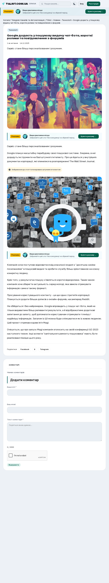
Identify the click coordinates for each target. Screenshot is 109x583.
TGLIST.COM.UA (21, 4)
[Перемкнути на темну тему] (74, 4)
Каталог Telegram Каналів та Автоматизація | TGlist (27, 20)
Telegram (44, 349)
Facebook (24, 349)
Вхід (82, 4)
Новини (56, 20)
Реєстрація (93, 4)
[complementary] (54, 11)
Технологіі (66, 20)
